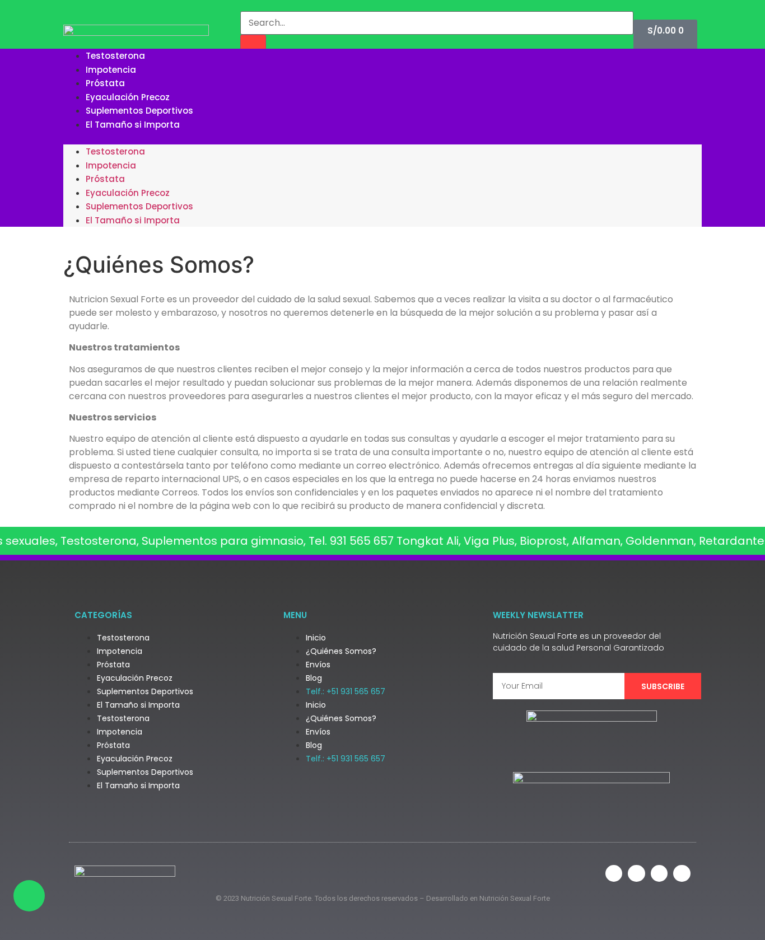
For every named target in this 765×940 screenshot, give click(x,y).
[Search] (253, 46)
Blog (314, 678)
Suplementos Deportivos (139, 110)
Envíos (318, 664)
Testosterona (115, 56)
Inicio (316, 637)
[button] (382, 137)
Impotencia (111, 70)
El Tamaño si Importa (133, 124)
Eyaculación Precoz (128, 97)
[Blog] (682, 873)
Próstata (105, 83)
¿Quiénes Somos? (341, 651)
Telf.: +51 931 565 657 (345, 691)
